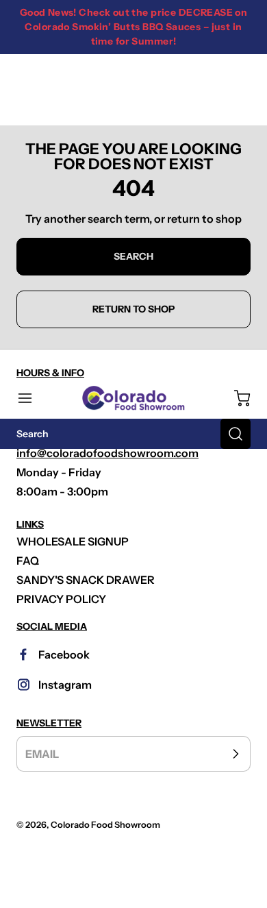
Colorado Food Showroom (105, 825)
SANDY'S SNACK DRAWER (85, 580)
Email (42, 754)
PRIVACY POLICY (61, 599)
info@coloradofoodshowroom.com (107, 453)
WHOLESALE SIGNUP (72, 541)
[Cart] (235, 398)
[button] (31, 398)
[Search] (235, 434)
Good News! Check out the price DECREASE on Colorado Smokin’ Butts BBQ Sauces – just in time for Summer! (134, 26)
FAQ (27, 560)
